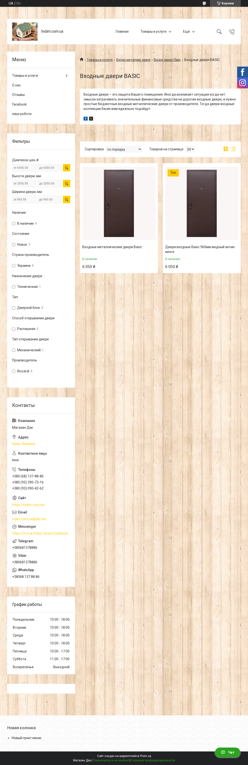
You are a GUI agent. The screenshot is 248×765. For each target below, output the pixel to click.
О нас (16, 85)
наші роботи (21, 114)
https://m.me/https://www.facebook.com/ (41, 533)
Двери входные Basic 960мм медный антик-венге (200, 249)
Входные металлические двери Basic (112, 247)
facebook (19, 104)
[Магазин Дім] (25, 32)
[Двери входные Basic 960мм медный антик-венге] (201, 203)
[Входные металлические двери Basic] (118, 203)
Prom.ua (145, 756)
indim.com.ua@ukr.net (29, 519)
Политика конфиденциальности (153, 760)
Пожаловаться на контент (111, 760)
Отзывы (18, 95)
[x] (91, 119)
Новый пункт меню (26, 738)
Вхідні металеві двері (133, 60)
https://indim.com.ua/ (28, 505)
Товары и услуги (153, 31)
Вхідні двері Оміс (167, 60)
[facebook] (86, 119)
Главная (122, 31)
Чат (231, 752)
